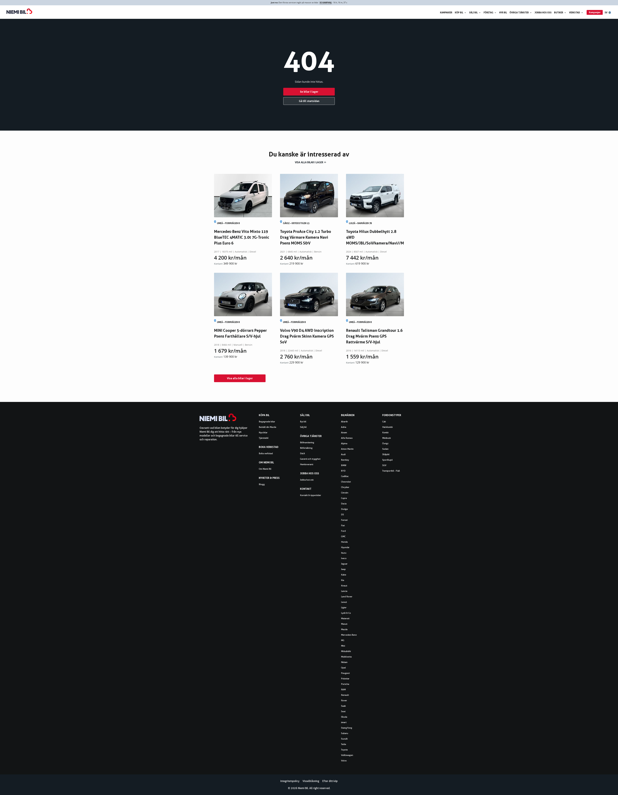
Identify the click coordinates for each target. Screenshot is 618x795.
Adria (343, 427)
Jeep (343, 569)
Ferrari (344, 520)
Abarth (344, 421)
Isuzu (343, 552)
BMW (343, 465)
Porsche (345, 684)
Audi (343, 454)
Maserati (345, 618)
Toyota (344, 749)
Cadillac (345, 476)
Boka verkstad (266, 453)
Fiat (343, 525)
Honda (344, 542)
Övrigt (385, 443)
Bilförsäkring (306, 448)
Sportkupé (387, 460)
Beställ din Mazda (267, 427)
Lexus (344, 602)
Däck (302, 453)
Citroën (344, 492)
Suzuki (344, 738)
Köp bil (459, 12)
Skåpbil (385, 454)
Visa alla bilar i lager (309, 162)
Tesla (343, 744)
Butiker (558, 12)
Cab (384, 421)
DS (342, 514)
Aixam (344, 432)
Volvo (344, 760)
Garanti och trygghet (310, 459)
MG (342, 640)
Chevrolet (346, 481)
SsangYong (346, 727)
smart (343, 722)
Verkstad (574, 12)
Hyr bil (503, 12)
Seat (343, 711)
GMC (343, 536)
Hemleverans (306, 464)
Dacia (343, 503)
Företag (488, 12)
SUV (384, 465)
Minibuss (386, 438)
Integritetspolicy (289, 781)
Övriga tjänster (519, 12)
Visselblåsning (311, 781)
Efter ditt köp (330, 781)
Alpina (344, 443)
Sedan (385, 449)
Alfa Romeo (347, 438)
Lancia (344, 591)
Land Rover (346, 596)
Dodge (344, 509)
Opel (343, 667)
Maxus (344, 624)
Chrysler (345, 487)
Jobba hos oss (543, 12)
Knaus (344, 585)
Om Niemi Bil (265, 469)
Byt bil (303, 421)
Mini (343, 645)
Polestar (345, 678)
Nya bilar (263, 432)
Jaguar (344, 563)
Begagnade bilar (267, 421)
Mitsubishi (346, 651)
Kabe (343, 574)
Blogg (262, 484)
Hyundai (345, 547)
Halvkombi (387, 427)
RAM (343, 689)
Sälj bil (473, 12)
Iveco (343, 558)
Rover (344, 700)
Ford (343, 531)
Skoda (344, 717)
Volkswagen (347, 755)
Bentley (345, 460)
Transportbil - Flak (391, 470)
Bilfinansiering (307, 442)
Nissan (344, 662)
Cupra (344, 498)
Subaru (344, 733)
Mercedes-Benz (349, 635)
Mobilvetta (346, 656)
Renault (345, 695)
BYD (343, 470)
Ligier (343, 607)
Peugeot (345, 673)
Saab (343, 706)
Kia (342, 580)
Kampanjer (446, 12)
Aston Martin (347, 449)
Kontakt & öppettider (310, 495)
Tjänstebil (263, 438)
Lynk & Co (346, 613)
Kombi (385, 432)
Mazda (344, 629)
